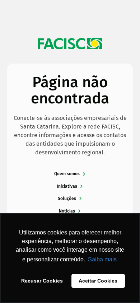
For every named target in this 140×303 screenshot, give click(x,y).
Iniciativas (67, 186)
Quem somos (67, 173)
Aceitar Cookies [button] (98, 281)
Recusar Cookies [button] (42, 281)
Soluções (67, 198)
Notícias (67, 211)
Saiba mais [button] (102, 259)
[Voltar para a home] (70, 44)
